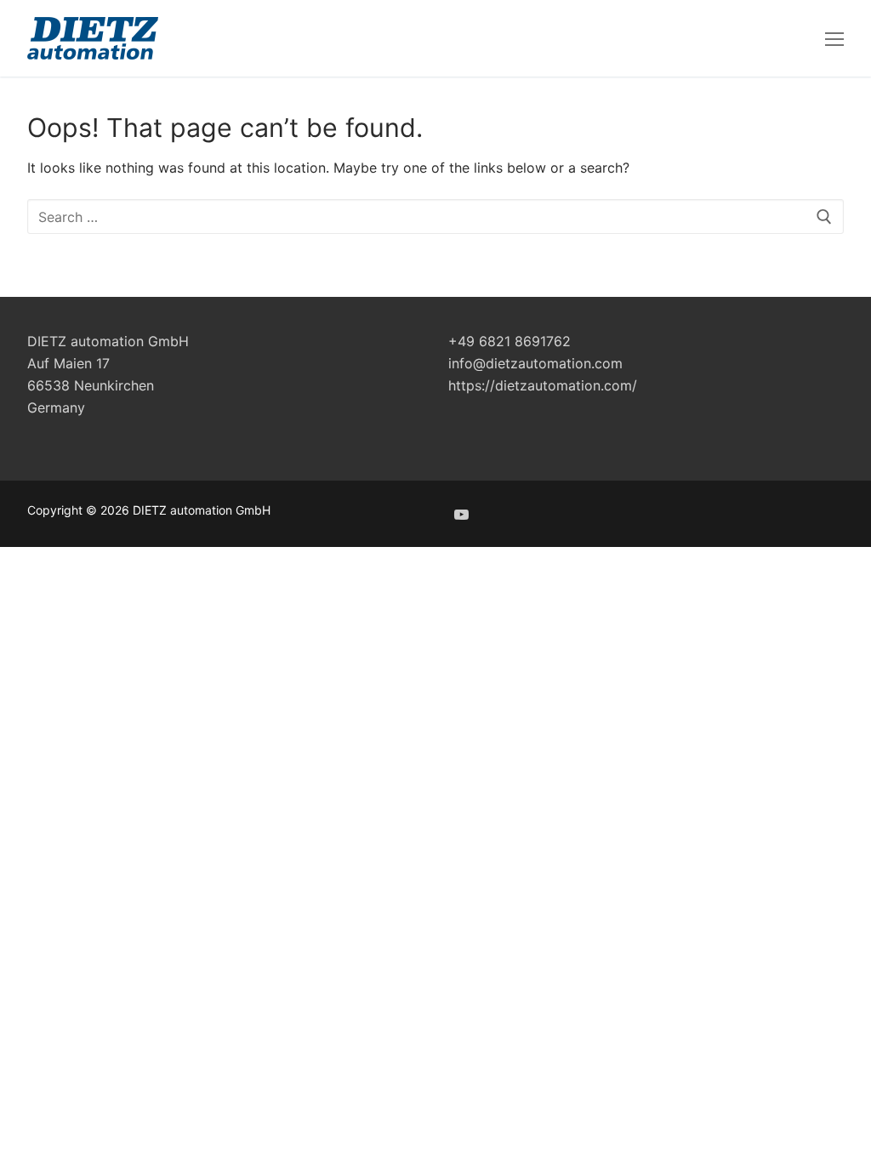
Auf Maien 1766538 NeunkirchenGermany (90, 385)
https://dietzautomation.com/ (542, 385)
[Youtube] (461, 514)
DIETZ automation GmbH (108, 341)
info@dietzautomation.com (535, 363)
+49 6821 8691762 (509, 341)
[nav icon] (834, 38)
